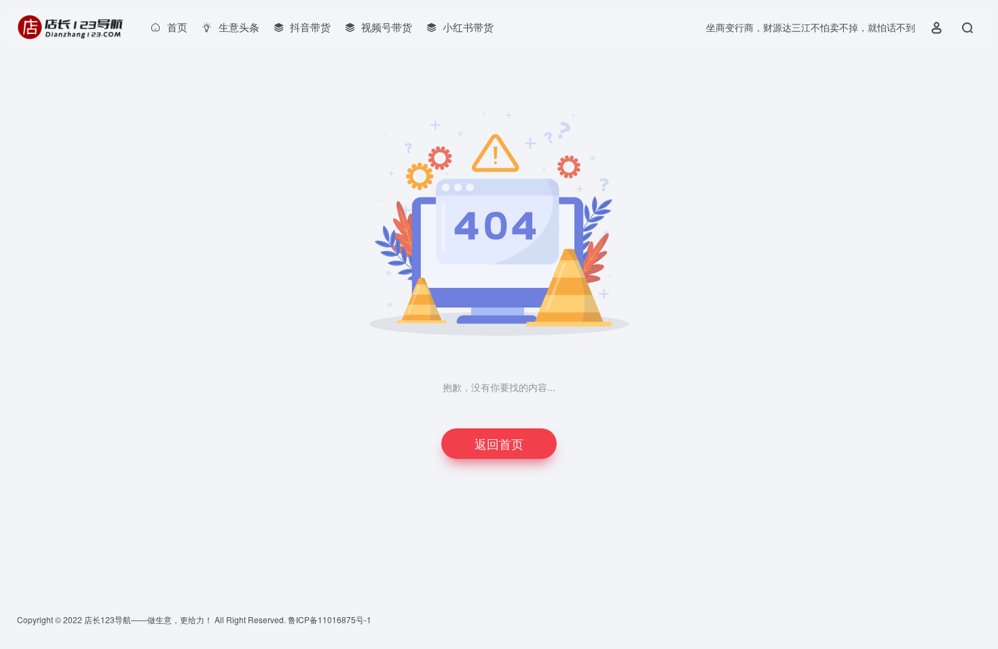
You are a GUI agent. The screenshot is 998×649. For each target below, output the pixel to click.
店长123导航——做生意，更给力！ (148, 619)
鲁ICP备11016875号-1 (329, 619)
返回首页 (499, 443)
